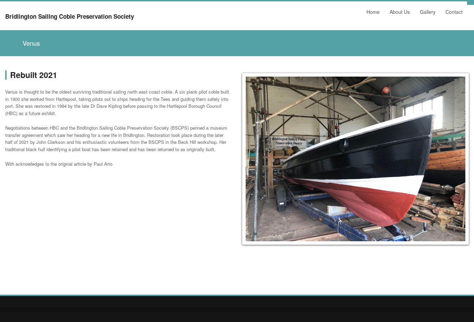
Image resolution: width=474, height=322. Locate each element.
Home (371, 13)
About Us (398, 13)
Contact (454, 11)
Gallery (425, 13)
